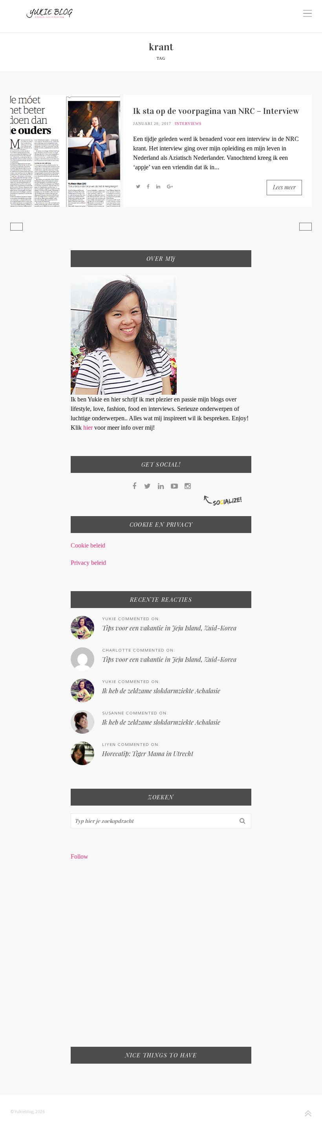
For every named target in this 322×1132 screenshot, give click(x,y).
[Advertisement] (161, 959)
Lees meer (284, 187)
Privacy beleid (88, 562)
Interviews (188, 123)
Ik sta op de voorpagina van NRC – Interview (216, 111)
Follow (79, 856)
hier (88, 427)
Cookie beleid (88, 545)
